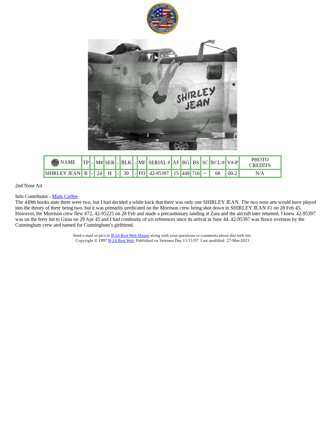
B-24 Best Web (121, 240)
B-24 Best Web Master (130, 235)
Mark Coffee (65, 196)
